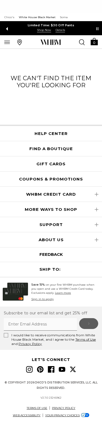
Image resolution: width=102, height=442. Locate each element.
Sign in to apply (42, 299)
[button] (94, 41)
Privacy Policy (30, 344)
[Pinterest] (40, 369)
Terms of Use (85, 339)
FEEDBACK (51, 254)
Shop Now (44, 30)
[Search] (82, 42)
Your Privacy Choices (62, 415)
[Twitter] (73, 369)
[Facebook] (51, 369)
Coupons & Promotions (51, 179)
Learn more (63, 293)
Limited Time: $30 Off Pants (51, 25)
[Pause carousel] (97, 28)
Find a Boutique (51, 149)
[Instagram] (29, 369)
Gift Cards (51, 164)
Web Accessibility (27, 415)
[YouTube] (62, 369)
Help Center (51, 133)
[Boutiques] (19, 42)
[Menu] (7, 42)
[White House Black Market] (50, 42)
